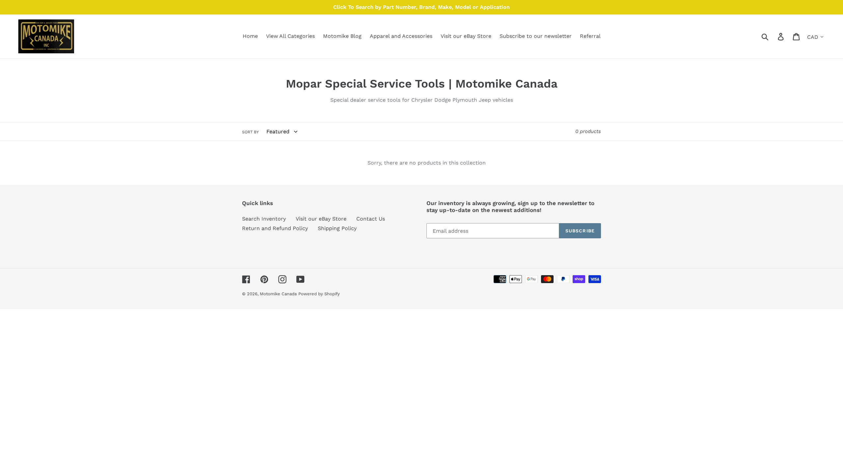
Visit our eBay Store (321, 219)
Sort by (250, 132)
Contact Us (370, 219)
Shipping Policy (337, 228)
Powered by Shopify (319, 293)
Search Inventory (264, 219)
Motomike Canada (278, 293)
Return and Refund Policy (275, 228)
